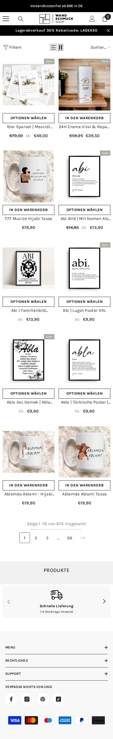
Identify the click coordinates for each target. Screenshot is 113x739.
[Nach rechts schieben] (104, 601)
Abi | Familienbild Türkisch (28, 310)
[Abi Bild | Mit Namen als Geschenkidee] (84, 176)
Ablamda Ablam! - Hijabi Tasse (28, 494)
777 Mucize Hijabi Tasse (28, 218)
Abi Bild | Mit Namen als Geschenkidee (85, 219)
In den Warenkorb (84, 118)
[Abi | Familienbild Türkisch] (28, 268)
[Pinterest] (43, 699)
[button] (53, 47)
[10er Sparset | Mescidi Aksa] (28, 84)
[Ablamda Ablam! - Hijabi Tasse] (28, 452)
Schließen (108, 31)
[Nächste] (82, 537)
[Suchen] (21, 19)
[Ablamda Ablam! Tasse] (84, 452)
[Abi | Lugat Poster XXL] (84, 268)
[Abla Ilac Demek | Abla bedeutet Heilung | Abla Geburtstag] (28, 360)
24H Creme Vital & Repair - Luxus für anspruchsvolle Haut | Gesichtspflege (84, 127)
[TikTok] (58, 699)
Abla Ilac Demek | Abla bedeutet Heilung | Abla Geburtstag (28, 402)
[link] (56, 602)
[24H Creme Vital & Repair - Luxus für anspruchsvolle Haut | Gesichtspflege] (84, 84)
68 (70, 537)
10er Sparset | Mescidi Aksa (28, 127)
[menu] (6, 19)
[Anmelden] (92, 19)
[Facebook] (11, 699)
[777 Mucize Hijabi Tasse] (28, 176)
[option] (56, 6)
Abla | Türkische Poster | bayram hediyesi (84, 402)
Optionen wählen (29, 118)
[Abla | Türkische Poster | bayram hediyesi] (84, 360)
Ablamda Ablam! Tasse (84, 493)
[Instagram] (27, 699)
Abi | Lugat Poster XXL (84, 310)
